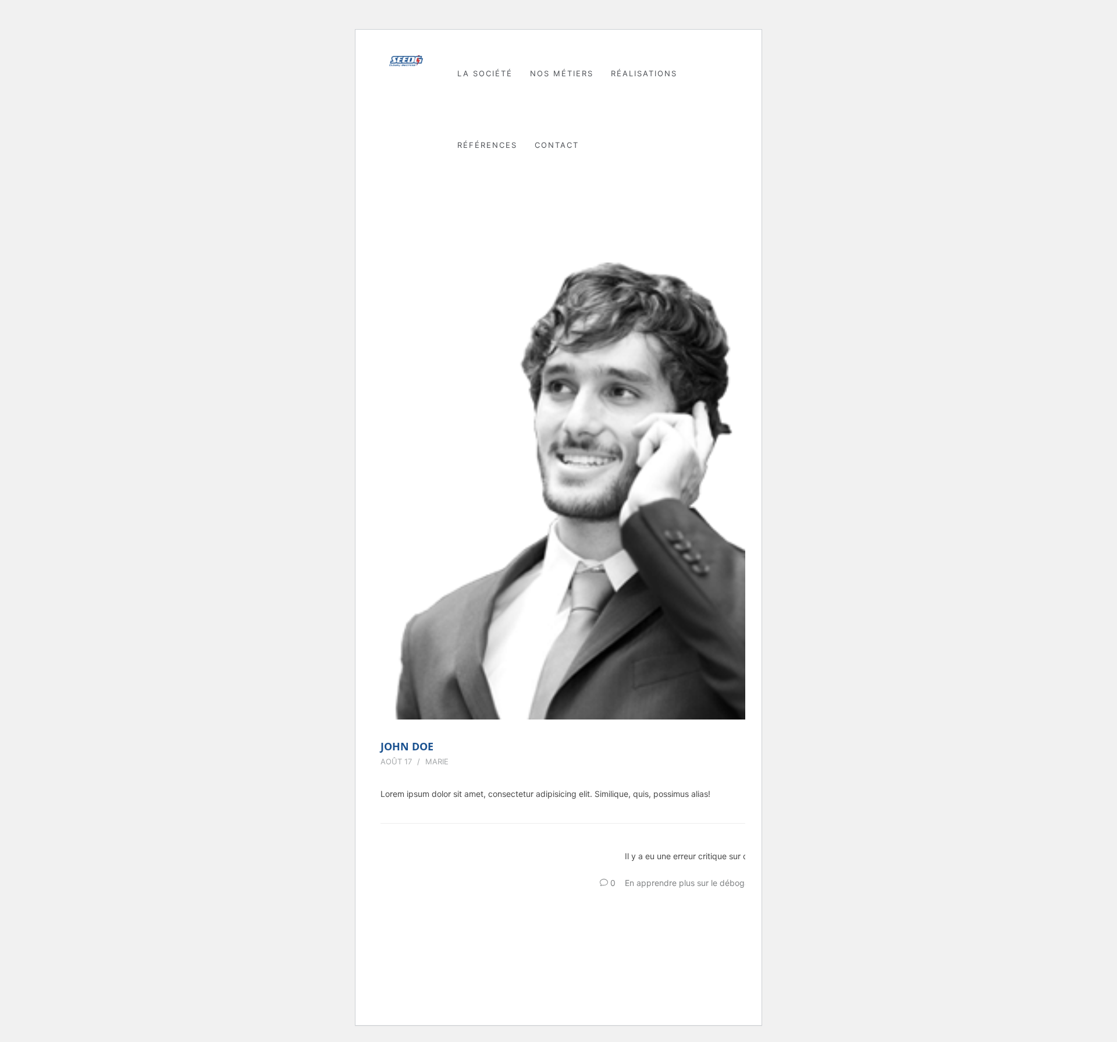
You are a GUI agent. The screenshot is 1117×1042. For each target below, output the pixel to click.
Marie (437, 761)
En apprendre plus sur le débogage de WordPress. (721, 883)
